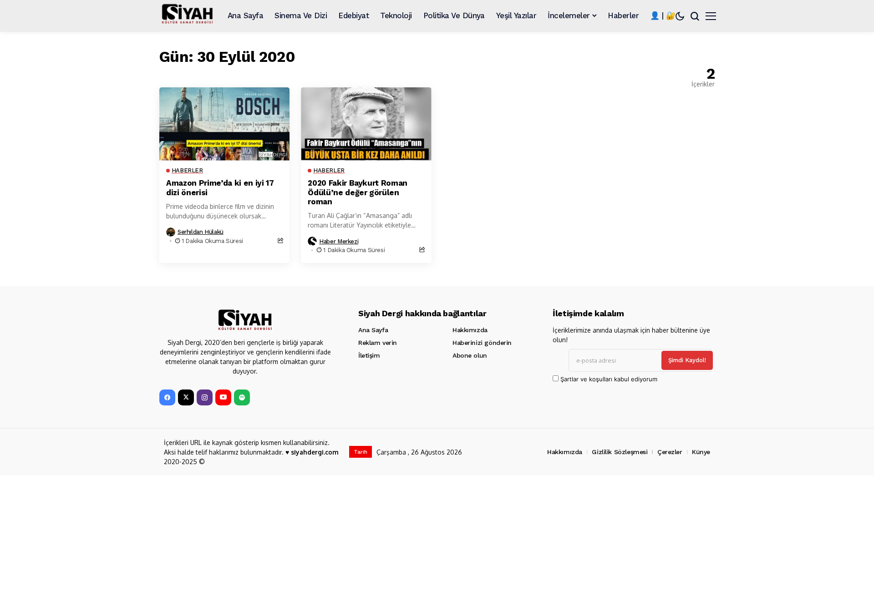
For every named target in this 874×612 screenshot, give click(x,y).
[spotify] (242, 397)
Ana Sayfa (373, 330)
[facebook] (167, 397)
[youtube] (223, 397)
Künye (701, 451)
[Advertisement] (432, 543)
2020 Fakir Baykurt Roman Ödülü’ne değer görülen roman (357, 192)
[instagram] (205, 397)
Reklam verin (377, 342)
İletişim (369, 355)
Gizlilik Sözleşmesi (619, 451)
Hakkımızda (470, 330)
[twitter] (186, 397)
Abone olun (469, 355)
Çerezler (669, 451)
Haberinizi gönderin (482, 342)
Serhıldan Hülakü (201, 231)
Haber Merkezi (338, 241)
